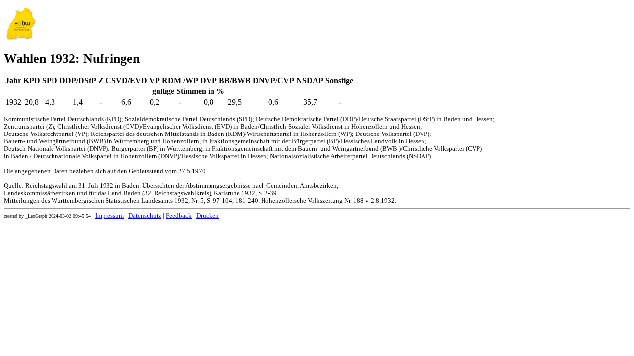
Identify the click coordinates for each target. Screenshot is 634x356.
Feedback (179, 215)
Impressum (109, 215)
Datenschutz (144, 215)
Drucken (207, 215)
